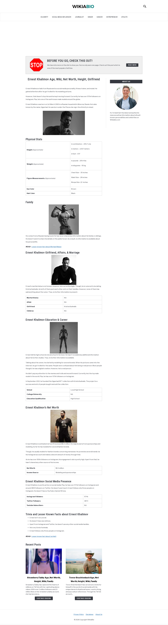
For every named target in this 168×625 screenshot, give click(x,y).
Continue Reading (44, 598)
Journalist (79, 17)
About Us (98, 614)
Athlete (124, 17)
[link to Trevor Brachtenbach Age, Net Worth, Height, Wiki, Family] (84, 561)
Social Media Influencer (61, 17)
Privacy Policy (79, 614)
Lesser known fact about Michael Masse (46, 247)
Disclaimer (90, 614)
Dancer (99, 17)
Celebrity (44, 17)
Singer (90, 17)
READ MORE (132, 65)
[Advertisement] (84, 38)
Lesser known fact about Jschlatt (44, 536)
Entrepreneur (111, 17)
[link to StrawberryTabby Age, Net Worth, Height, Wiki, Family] (44, 561)
